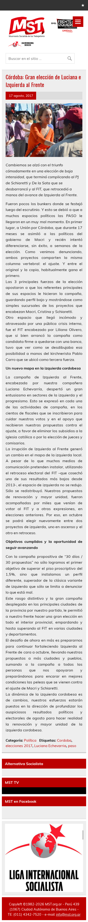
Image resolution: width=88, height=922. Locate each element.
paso (72, 746)
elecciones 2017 (19, 746)
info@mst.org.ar (68, 914)
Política (30, 740)
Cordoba (64, 740)
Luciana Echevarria (50, 746)
